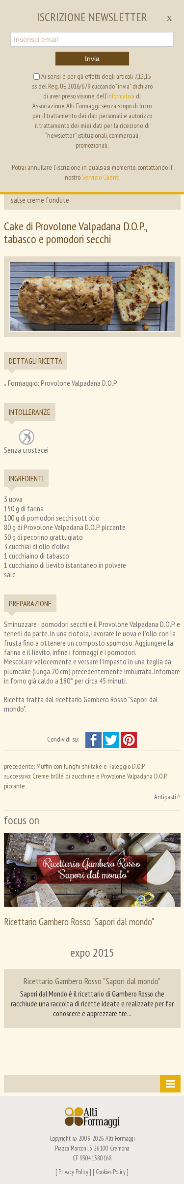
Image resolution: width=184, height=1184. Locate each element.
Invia (92, 58)
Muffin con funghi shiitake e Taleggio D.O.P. (90, 766)
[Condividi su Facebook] (94, 739)
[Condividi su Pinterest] (129, 739)
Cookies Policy (111, 1172)
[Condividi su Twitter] (112, 739)
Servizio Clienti (101, 177)
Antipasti (165, 796)
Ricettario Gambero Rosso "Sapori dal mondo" (79, 921)
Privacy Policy (73, 1172)
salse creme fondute (40, 199)
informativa (120, 96)
